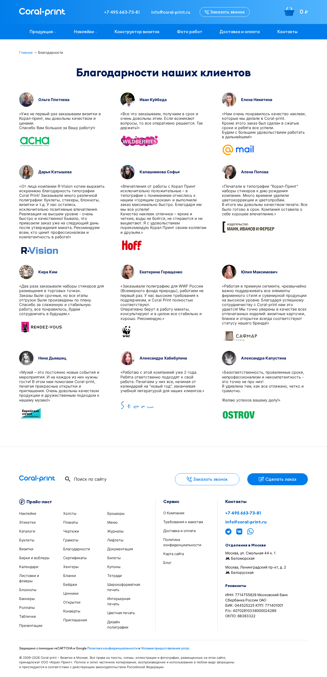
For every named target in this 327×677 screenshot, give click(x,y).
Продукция (41, 31)
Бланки (69, 575)
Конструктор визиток (136, 31)
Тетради (114, 575)
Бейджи (70, 584)
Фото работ (189, 31)
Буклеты (26, 540)
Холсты (69, 513)
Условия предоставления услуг (165, 648)
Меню (112, 522)
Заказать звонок (227, 12)
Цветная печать (121, 613)
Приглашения (75, 620)
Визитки (26, 549)
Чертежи (71, 531)
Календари (28, 566)
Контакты (287, 31)
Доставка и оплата (240, 31)
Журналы (115, 531)
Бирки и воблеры (34, 558)
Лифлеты (115, 540)
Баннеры (27, 598)
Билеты (114, 558)
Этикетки (27, 522)
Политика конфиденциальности (112, 648)
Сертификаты (75, 558)
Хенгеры (71, 566)
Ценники (71, 593)
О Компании (173, 513)
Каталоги (27, 531)
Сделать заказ (280, 479)
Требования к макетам (183, 522)
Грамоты (70, 540)
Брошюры (115, 513)
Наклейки (84, 31)
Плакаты (70, 522)
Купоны (113, 566)
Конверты (71, 611)
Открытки (71, 602)
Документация (120, 549)
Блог (167, 562)
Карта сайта (173, 553)
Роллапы (27, 607)
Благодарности (76, 549)
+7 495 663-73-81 (243, 513)
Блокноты (27, 589)
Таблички (27, 616)
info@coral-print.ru (246, 522)
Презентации (30, 625)
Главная (26, 52)
